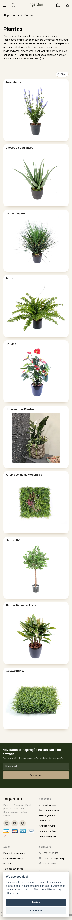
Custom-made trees (49, 810)
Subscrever (36, 775)
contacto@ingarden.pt (54, 858)
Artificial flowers (47, 825)
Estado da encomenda (14, 853)
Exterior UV (44, 820)
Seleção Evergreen (48, 836)
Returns (7, 863)
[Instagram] (6, 823)
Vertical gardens (47, 815)
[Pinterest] (22, 823)
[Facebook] (14, 823)
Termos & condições (13, 868)
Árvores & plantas (47, 805)
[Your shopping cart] (57, 5)
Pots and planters (47, 831)
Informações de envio (13, 858)
